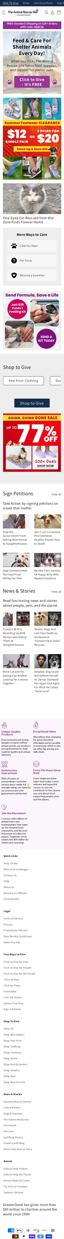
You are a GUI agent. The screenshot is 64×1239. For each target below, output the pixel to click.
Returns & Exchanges (16, 869)
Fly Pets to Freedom (16, 1186)
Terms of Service (13, 918)
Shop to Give (32, 403)
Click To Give (11, 3)
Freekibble (10, 991)
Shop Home (10, 1058)
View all (56, 494)
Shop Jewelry (12, 1070)
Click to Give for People (18, 967)
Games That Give (14, 1003)
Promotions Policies (15, 930)
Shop (26, 3)
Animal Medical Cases (17, 1180)
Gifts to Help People (15, 1168)
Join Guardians (43, 3)
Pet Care (9, 1131)
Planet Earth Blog (14, 1143)
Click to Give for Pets (16, 961)
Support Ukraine (13, 1192)
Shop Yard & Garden (15, 1064)
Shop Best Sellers (14, 1034)
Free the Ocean (13, 997)
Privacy (8, 924)
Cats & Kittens (12, 1107)
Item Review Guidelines (18, 936)
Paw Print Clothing (23, 380)
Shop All (8, 1028)
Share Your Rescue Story (18, 1149)
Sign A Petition (12, 1009)
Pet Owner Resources (16, 1119)
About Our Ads (12, 942)
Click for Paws (12, 985)
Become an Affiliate (15, 893)
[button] (46, 12)
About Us (9, 887)
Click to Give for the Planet (19, 973)
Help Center (11, 863)
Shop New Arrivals (14, 1082)
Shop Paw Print (13, 1040)
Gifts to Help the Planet (17, 1174)
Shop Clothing (12, 1046)
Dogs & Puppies (13, 1113)
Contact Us (10, 875)
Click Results (11, 899)
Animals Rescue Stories (17, 1101)
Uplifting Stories (13, 1137)
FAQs (6, 881)
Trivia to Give (11, 979)
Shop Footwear (13, 1052)
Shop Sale (10, 1076)
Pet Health (10, 1125)
